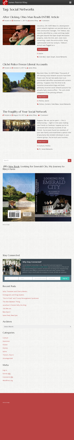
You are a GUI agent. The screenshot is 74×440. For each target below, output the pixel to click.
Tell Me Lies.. (7, 308)
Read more (42, 49)
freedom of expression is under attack (36, 267)
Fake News (55, 104)
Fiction (5, 345)
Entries (6, 374)
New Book (13, 166)
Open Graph (51, 57)
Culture (41, 146)
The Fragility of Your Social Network (25, 111)
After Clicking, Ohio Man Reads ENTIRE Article (31, 17)
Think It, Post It (8, 355)
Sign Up (65, 278)
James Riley (33, 20)
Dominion (6, 341)
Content (48, 104)
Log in (5, 370)
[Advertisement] (37, 238)
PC (40, 149)
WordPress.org (8, 380)
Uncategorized (8, 358)
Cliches (41, 104)
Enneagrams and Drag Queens (13, 295)
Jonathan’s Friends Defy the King (14, 305)
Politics (41, 101)
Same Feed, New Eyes (10, 315)
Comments (8, 377)
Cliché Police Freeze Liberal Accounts (25, 64)
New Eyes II (6, 312)
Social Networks (61, 57)
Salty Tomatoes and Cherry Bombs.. (15, 291)
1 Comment (45, 20)
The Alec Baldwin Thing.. (12, 302)
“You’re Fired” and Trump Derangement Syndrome (21, 298)
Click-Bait (42, 57)
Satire (41, 53)
